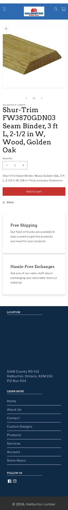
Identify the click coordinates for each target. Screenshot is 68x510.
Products (14, 435)
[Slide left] (26, 98)
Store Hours (16, 460)
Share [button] (10, 202)
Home (11, 401)
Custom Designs (19, 426)
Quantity (7, 158)
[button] (4, 9)
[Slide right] (42, 98)
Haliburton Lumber (41, 504)
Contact (13, 418)
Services (13, 443)
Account (13, 452)
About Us (14, 409)
